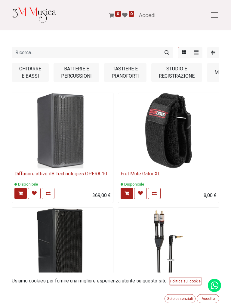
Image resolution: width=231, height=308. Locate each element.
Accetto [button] (208, 299)
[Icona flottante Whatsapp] (214, 285)
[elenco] (196, 52)
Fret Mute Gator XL (140, 174)
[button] (20, 193)
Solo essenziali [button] (180, 299)
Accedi (147, 15)
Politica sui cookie (185, 281)
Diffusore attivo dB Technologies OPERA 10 (60, 174)
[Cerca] (167, 52)
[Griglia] (184, 52)
